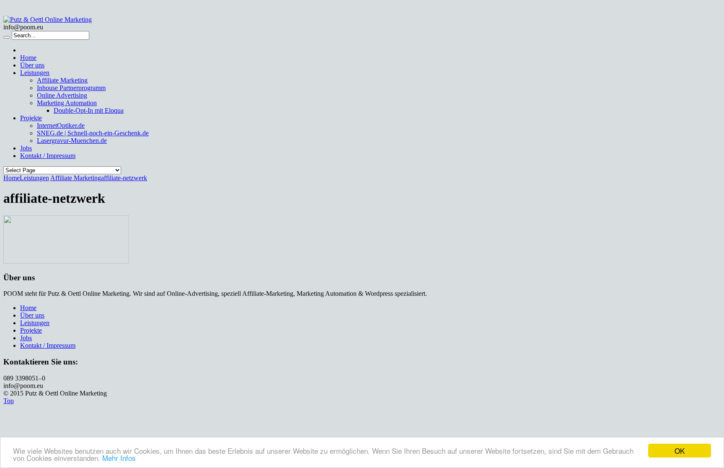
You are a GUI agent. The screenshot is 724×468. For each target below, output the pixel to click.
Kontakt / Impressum (47, 155)
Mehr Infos (119, 457)
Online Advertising (62, 95)
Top (8, 400)
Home (28, 57)
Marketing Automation (67, 102)
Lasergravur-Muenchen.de (72, 140)
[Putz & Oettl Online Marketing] (47, 19)
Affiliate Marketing (62, 80)
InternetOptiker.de (61, 125)
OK (680, 450)
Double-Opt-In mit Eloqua (89, 110)
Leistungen (34, 72)
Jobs (26, 148)
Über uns (32, 65)
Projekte (31, 118)
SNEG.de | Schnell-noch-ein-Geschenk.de (93, 133)
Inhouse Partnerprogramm (71, 87)
